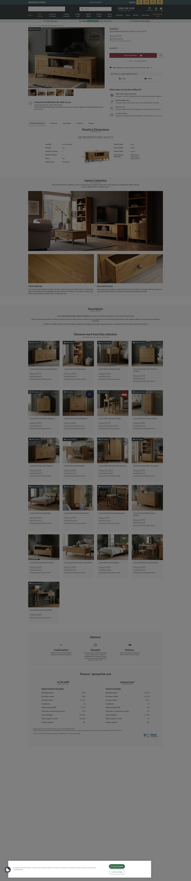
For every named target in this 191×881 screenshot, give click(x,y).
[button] (8, 869)
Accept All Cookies (116, 866)
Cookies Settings (117, 872)
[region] (79, 869)
